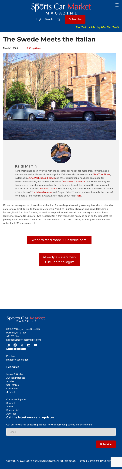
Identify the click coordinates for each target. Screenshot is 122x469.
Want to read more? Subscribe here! (59, 240)
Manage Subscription (17, 359)
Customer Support (16, 399)
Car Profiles (12, 384)
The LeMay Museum (41, 192)
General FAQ (12, 410)
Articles (10, 381)
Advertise (11, 413)
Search (49, 19)
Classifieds (12, 388)
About (9, 406)
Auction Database (15, 377)
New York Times (101, 174)
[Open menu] (117, 5)
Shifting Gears (34, 48)
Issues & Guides (14, 374)
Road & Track (48, 178)
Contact (10, 403)
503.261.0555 (13, 336)
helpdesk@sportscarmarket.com (23, 339)
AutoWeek (33, 178)
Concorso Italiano (48, 188)
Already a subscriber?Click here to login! (59, 259)
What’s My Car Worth (74, 181)
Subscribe (75, 19)
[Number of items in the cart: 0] (59, 19)
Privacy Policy (108, 460)
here (79, 195)
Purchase (11, 356)
